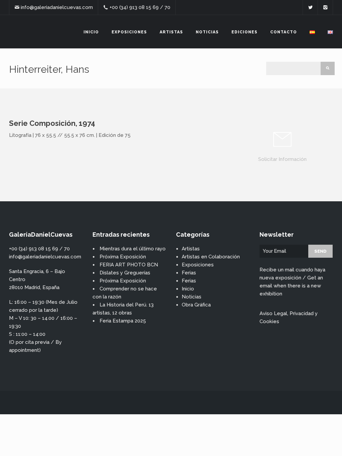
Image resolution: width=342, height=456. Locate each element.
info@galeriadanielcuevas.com (57, 7)
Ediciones (244, 32)
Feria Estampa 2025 (123, 321)
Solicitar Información (282, 159)
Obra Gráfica (196, 305)
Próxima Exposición (123, 257)
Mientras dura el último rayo (133, 249)
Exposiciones (129, 32)
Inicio (91, 32)
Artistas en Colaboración (211, 257)
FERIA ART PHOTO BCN (129, 265)
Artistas (171, 32)
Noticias (207, 32)
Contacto (283, 32)
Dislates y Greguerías (125, 273)
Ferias (189, 273)
